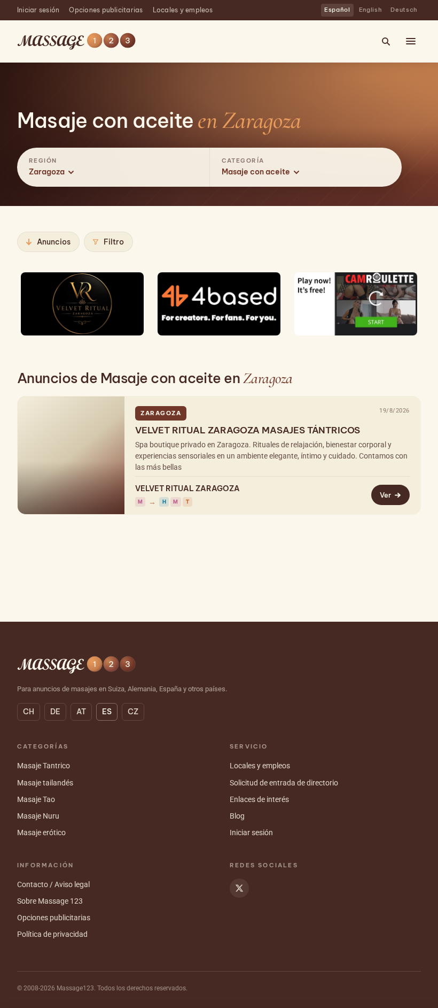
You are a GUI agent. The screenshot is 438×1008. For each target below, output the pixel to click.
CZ (133, 711)
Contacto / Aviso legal (53, 884)
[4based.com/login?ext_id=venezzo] (219, 303)
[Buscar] (386, 41)
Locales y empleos (183, 10)
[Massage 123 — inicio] (76, 41)
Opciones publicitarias (106, 10)
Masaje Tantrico (43, 765)
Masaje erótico (41, 832)
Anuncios (54, 242)
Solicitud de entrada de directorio (284, 782)
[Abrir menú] (411, 41)
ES (107, 711)
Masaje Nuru (38, 816)
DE (55, 711)
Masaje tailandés (45, 782)
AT (81, 711)
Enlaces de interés (259, 799)
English (370, 9)
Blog (237, 816)
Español (337, 9)
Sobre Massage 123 (50, 901)
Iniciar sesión (38, 10)
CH (28, 711)
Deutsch (404, 9)
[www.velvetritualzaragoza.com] (82, 303)
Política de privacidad (52, 934)
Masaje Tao (36, 799)
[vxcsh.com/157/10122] (355, 303)
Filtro (114, 242)
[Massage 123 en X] (239, 888)
